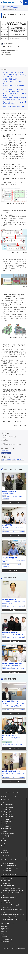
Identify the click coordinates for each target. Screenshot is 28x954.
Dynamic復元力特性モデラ (10, 897)
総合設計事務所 (6, 498)
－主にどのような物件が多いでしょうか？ (13, 72)
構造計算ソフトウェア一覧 (8, 796)
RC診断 (4, 668)
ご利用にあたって (7, 941)
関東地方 (14, 459)
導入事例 (11, 6)
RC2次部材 (6, 853)
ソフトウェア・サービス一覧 (10, 792)
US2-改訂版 (6, 855)
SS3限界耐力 (6, 836)
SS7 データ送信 (7, 821)
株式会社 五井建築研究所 (9, 491)
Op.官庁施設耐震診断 (8, 833)
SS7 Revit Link (7, 870)
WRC (4, 840)
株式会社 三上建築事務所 (9, 599)
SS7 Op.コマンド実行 (9, 816)
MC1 (4, 848)
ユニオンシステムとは (8, 923)
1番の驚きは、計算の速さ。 (9, 493)
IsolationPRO (6, 881)
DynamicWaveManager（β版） (11, 905)
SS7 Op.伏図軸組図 (8, 807)
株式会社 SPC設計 (7, 525)
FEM (4, 843)
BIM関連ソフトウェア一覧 (8, 859)
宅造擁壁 (5, 850)
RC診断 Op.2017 (7, 828)
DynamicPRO (6, 883)
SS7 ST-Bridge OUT (8, 863)
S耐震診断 (6, 831)
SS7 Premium (6, 800)
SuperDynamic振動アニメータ (11, 919)
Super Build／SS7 (6, 450)
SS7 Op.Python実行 (8, 819)
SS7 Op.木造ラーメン (9, 812)
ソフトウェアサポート (7, 742)
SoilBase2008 (7, 907)
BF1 (4, 838)
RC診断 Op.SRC (7, 826)
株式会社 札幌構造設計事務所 (10, 558)
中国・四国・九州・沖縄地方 (8, 744)
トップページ (5, 6)
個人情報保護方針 (7, 939)
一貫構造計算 (8, 459)
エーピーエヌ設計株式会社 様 (10, 701)
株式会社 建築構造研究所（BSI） (11, 771)
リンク (4, 934)
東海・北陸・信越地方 (17, 496)
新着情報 (4, 926)
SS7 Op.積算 (6, 809)
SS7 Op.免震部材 (7, 814)
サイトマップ (5, 931)
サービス (15, 742)
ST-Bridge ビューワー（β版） (11, 868)
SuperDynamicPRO (8, 885)
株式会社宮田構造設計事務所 (10, 632)
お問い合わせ (5, 929)
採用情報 (4, 936)
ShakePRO (6, 900)
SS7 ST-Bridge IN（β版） (10, 865)
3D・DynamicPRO (8, 878)
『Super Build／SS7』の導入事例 (10, 7)
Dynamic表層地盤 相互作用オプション (13, 914)
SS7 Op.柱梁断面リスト (9, 804)
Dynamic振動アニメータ (9, 917)
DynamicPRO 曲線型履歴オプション (13, 890)
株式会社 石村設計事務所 (9, 735)
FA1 (4, 845)
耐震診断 (9, 668)
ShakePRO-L (6, 902)
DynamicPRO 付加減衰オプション (12, 888)
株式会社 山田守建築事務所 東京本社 (12, 663)
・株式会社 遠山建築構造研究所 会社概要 (12, 106)
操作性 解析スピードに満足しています (11, 665)
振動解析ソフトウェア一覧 (8, 874)
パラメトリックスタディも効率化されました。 (13, 634)
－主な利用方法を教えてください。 (11, 79)
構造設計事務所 (20, 459)
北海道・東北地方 (16, 564)
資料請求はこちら (6, 453)
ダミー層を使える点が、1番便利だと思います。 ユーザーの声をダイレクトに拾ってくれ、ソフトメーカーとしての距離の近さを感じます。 (14, 705)
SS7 (3, 459)
